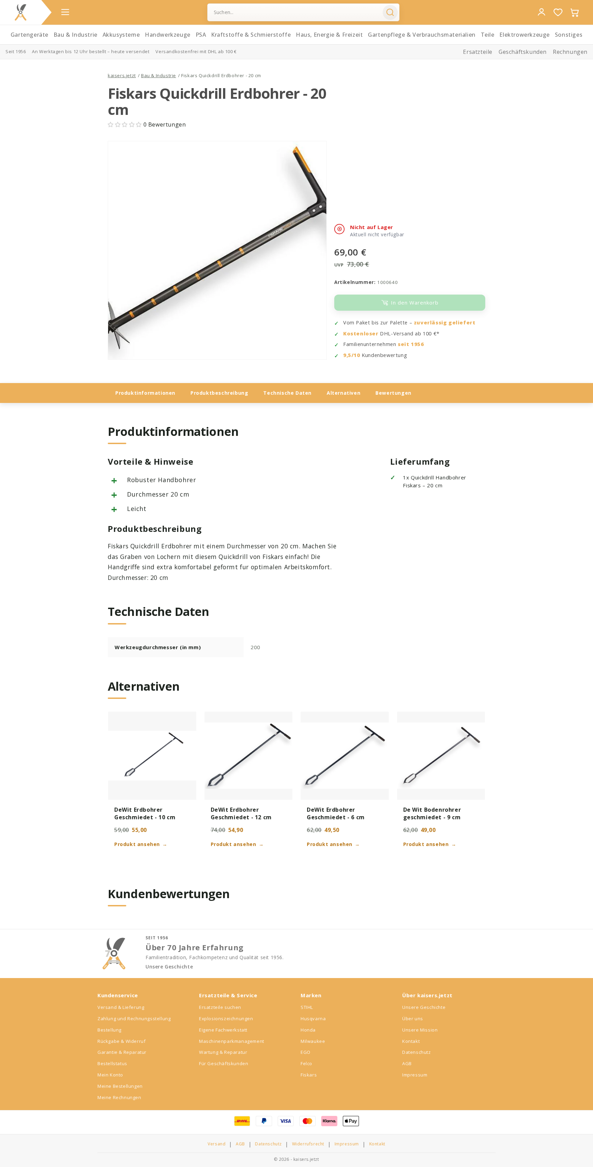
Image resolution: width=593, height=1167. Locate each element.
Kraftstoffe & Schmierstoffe (251, 34)
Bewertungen (393, 393)
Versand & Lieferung (120, 1007)
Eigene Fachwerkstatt (223, 1030)
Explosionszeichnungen (226, 1018)
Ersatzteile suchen (220, 1007)
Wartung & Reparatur (223, 1052)
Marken (311, 995)
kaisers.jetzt (122, 75)
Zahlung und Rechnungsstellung (134, 1018)
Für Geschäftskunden (223, 1063)
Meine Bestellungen (120, 1086)
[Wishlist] (558, 12)
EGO (306, 1052)
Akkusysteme (121, 34)
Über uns (412, 1018)
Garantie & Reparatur (122, 1052)
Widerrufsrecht (308, 1144)
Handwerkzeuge (167, 34)
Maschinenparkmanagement (231, 1041)
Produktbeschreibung (219, 393)
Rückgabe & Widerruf (121, 1041)
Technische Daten (287, 393)
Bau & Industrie (75, 34)
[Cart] (574, 12)
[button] (125, 124)
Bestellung (109, 1030)
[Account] (541, 12)
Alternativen (343, 393)
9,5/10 (351, 355)
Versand (216, 1144)
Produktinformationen (145, 393)
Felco (306, 1063)
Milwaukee (313, 1041)
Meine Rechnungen (119, 1097)
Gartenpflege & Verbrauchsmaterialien (422, 34)
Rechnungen (570, 52)
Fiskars (309, 1075)
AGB (407, 1063)
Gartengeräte (29, 34)
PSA (201, 34)
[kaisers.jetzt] (20, 12)
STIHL (307, 1007)
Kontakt (411, 1041)
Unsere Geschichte (169, 967)
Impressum (414, 1075)
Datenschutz (416, 1052)
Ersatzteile (477, 52)
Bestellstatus (112, 1063)
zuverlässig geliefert (445, 322)
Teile (488, 34)
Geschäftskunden (523, 52)
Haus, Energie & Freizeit (329, 34)
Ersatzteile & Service (228, 995)
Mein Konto (110, 1075)
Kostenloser (361, 333)
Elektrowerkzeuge (524, 34)
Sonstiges (568, 34)
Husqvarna (313, 1018)
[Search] (390, 12)
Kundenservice (117, 995)
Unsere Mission (420, 1030)
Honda (308, 1030)
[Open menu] (65, 12)
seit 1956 (411, 344)
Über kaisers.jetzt (427, 995)
